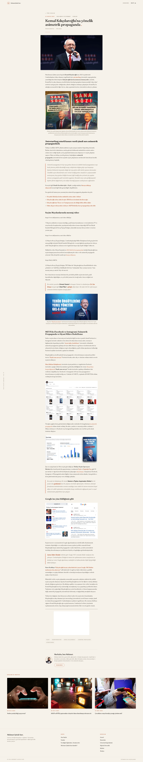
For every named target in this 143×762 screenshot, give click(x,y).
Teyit (79, 469)
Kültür (102, 748)
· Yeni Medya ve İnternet (63, 16)
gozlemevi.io (57, 484)
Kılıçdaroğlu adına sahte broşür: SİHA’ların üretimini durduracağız (67, 199)
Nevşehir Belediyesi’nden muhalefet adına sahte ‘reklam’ (64, 196)
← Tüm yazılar (50, 13)
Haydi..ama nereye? (56, 321)
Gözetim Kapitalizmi (106, 743)
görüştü (70, 287)
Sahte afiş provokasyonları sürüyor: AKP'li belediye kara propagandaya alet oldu (71, 205)
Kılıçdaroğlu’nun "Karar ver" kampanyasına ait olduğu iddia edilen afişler (69, 202)
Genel (102, 737)
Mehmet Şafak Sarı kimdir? (69, 745)
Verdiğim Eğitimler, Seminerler (70, 743)
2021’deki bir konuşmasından (74, 250)
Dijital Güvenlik (105, 745)
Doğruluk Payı (87, 469)
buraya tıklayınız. (71, 255)
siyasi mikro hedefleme (72, 343)
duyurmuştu (80, 471)
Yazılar (63, 740)
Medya (102, 751)
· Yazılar (74, 16)
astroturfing (77, 77)
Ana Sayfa (64, 737)
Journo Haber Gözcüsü (53, 555)
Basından (103, 740)
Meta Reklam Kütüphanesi (53, 364)
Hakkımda (126, 3)
